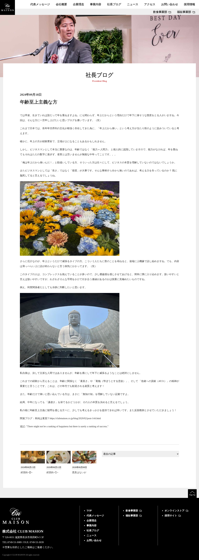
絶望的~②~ (26, 472)
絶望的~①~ (52, 472)
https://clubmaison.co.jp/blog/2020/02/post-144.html (75, 418)
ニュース (92, 535)
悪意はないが (79, 472)
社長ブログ (93, 530)
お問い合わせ (94, 540)
